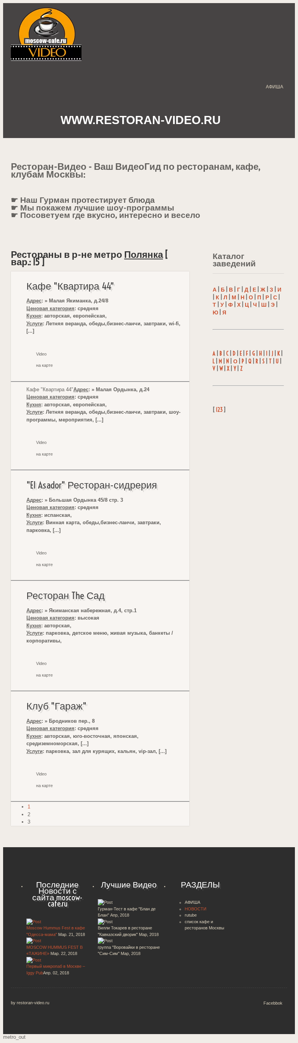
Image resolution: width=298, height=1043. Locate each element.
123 (219, 409)
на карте (44, 365)
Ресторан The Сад (65, 595)
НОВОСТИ (195, 909)
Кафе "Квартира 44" (70, 286)
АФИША (274, 87)
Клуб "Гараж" (56, 706)
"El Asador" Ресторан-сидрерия (91, 485)
